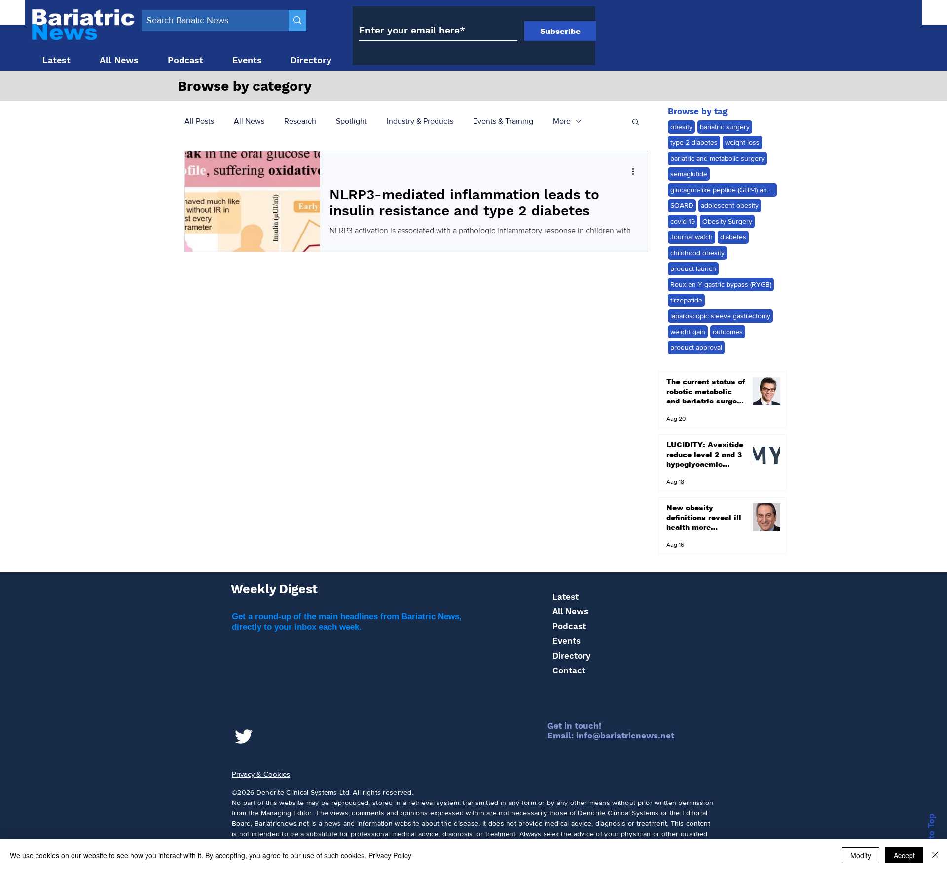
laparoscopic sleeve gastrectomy (720, 316)
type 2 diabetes (694, 142)
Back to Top (931, 838)
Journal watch (691, 237)
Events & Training (503, 121)
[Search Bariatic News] (297, 20)
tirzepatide (686, 300)
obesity (681, 127)
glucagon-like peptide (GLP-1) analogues (723, 190)
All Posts (199, 121)
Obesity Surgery (727, 221)
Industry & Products (420, 121)
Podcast (569, 626)
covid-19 (682, 221)
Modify (860, 855)
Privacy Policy (389, 855)
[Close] (935, 855)
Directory (571, 656)
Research (300, 121)
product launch (693, 268)
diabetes (733, 237)
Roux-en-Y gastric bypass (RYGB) (720, 284)
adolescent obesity (730, 205)
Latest (565, 597)
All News (249, 121)
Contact (568, 670)
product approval (696, 347)
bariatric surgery (725, 127)
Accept (904, 855)
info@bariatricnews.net (625, 735)
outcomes (728, 331)
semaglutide (688, 174)
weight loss (742, 142)
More (562, 121)
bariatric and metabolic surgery (717, 158)
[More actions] (636, 171)
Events (566, 641)
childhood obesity (697, 253)
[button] (635, 122)
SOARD (681, 205)
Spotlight (351, 121)
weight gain (687, 331)
